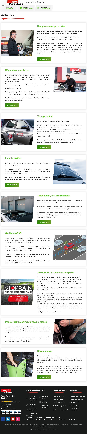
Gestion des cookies (39, 427)
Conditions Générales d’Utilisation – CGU (27, 424)
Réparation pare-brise (77, 399)
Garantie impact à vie (58, 399)
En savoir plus (44, 59)
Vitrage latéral (74, 402)
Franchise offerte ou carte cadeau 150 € (32, 399)
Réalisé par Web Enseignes (35, 430)
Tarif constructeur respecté (60, 410)
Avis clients (50, 417)
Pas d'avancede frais (33, 409)
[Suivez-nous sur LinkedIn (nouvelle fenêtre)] (8, 419)
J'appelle (10, 8)
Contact (29, 417)
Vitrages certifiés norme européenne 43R (59, 406)
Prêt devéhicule (44, 401)
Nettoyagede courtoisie (45, 406)
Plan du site (50, 427)
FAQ (58, 417)
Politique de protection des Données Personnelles (55, 424)
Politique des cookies (76, 424)
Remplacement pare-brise (78, 396)
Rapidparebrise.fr (62, 420)
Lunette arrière (75, 405)
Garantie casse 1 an (58, 396)
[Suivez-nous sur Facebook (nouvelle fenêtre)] (3, 419)
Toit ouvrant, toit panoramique (75, 409)
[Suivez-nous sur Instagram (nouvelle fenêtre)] (18, 419)
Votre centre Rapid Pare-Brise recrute (40, 420)
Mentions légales (9, 424)
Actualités (39, 417)
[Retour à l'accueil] (8, 391)
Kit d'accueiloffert (45, 397)
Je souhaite (45, 8)
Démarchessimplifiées (32, 405)
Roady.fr (74, 420)
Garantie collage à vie (58, 402)
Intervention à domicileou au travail (33, 415)
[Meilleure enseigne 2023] (19, 412)
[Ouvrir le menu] (3, 5)
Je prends (28, 8)
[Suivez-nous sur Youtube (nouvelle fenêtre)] (13, 419)
